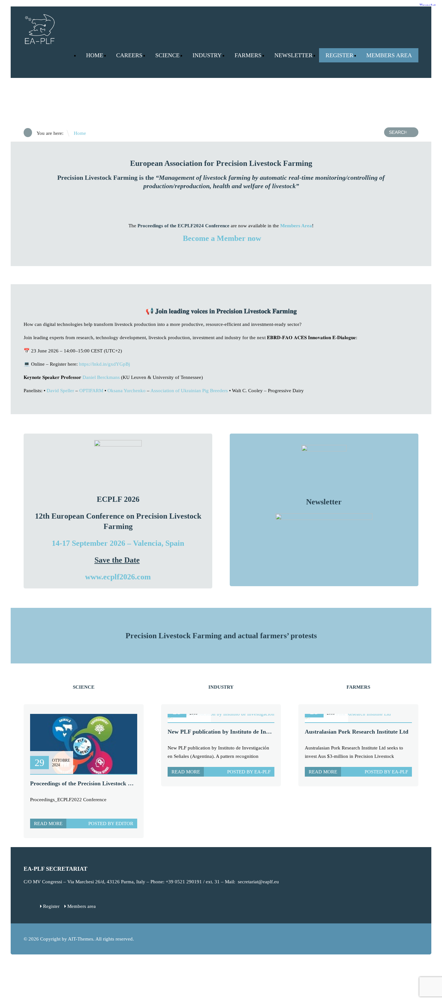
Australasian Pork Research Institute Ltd (356, 731)
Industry (207, 55)
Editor (124, 823)
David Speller (60, 390)
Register (339, 55)
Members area (81, 906)
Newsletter (293, 55)
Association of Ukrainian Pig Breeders (189, 390)
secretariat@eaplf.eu (258, 881)
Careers (129, 55)
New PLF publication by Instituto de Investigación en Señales (244, 731)
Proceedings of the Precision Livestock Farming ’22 (94, 783)
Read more (48, 823)
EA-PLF (262, 771)
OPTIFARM (91, 390)
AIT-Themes (80, 939)
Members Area (389, 55)
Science (167, 55)
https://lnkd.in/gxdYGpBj (104, 364)
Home (94, 55)
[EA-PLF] (40, 41)
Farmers (248, 55)
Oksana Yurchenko (126, 390)
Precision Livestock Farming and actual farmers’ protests (221, 635)
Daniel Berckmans (101, 377)
